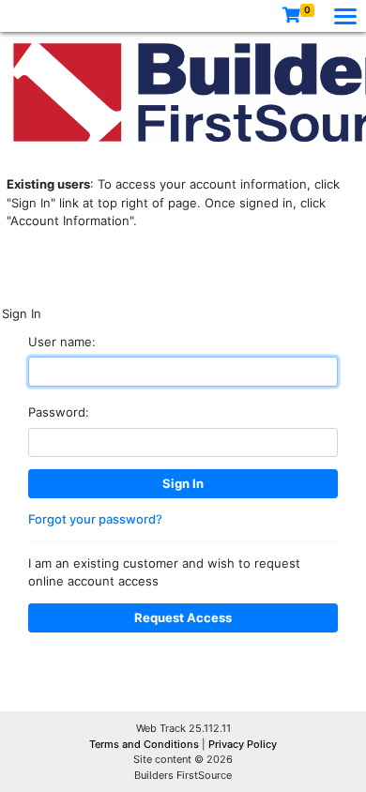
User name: (62, 341)
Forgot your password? (95, 518)
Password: (58, 411)
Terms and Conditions (145, 744)
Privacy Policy (242, 744)
